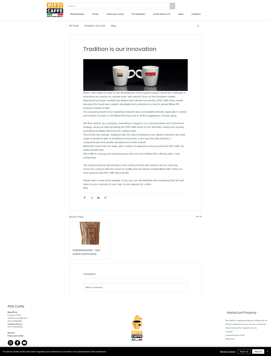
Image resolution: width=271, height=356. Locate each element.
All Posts (74, 25)
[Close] (267, 351)
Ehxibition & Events (94, 25)
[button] (77, 14)
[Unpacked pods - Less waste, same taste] (89, 233)
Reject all (244, 351)
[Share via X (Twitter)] (91, 197)
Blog (113, 25)
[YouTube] (24, 343)
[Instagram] (10, 343)
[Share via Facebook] (84, 197)
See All (199, 216)
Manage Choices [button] (227, 351)
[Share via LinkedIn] (98, 197)
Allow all (258, 351)
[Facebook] (17, 343)
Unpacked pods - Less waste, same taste (86, 252)
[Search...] (172, 6)
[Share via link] (105, 197)
